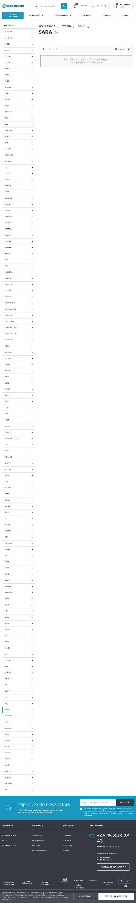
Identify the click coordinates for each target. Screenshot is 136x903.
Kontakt (5, 840)
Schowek (66, 850)
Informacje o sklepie (9, 835)
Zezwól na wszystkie (116, 896)
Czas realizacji (37, 835)
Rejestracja (67, 840)
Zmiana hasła (68, 845)
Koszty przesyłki (38, 840)
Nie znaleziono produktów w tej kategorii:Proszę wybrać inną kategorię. (86, 60)
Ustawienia (85, 896)
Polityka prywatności (39, 850)
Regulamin (36, 845)
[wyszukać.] (64, 6)
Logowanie (67, 835)
